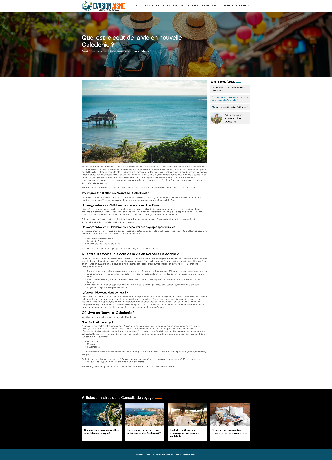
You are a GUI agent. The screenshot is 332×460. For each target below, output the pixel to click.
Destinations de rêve (172, 6)
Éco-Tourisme (193, 6)
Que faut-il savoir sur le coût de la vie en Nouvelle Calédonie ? (230, 99)
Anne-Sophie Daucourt (233, 120)
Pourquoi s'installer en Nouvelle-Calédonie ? (229, 89)
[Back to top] (325, 453)
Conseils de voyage (211, 6)
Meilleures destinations (147, 6)
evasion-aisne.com (146, 455)
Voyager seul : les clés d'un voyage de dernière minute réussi (230, 431)
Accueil (85, 51)
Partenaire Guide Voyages (236, 6)
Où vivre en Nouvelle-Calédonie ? (230, 107)
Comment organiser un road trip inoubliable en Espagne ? (101, 431)
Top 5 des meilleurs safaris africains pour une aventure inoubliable (184, 433)
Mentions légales (189, 455)
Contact (178, 455)
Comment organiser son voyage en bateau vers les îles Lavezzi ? (144, 431)
